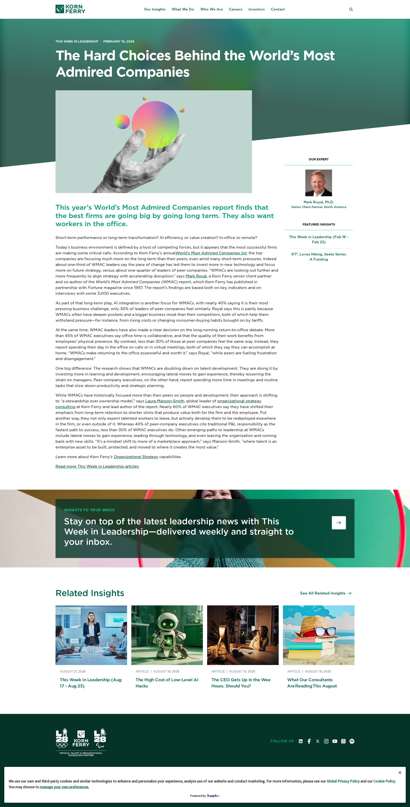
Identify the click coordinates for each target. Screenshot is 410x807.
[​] (339, 522)
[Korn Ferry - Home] (70, 9)
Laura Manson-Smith (164, 401)
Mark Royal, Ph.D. (319, 202)
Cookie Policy (384, 781)
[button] (154, 9)
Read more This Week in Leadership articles (97, 466)
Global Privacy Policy (343, 781)
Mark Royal (196, 276)
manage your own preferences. (64, 786)
